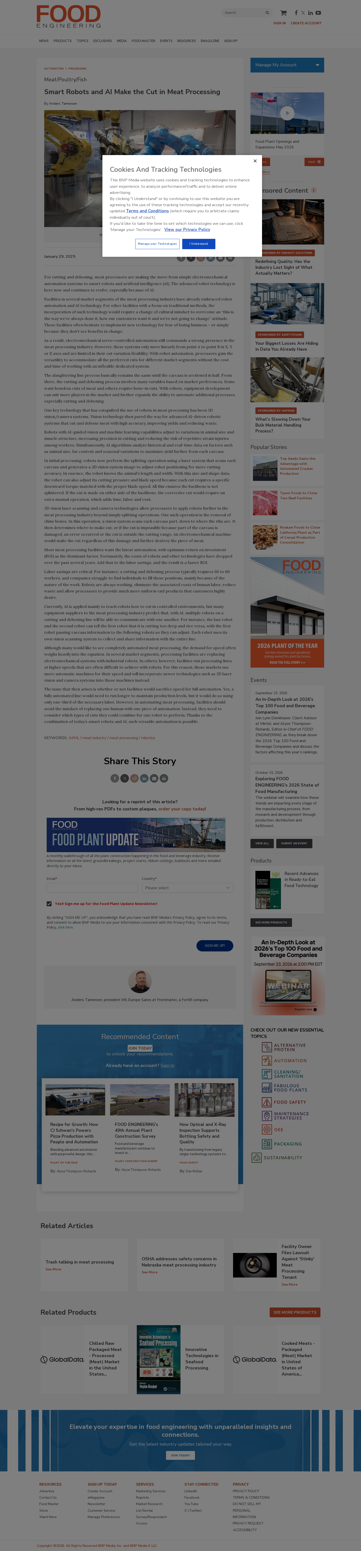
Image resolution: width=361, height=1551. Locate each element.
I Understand (199, 244)
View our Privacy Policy (187, 229)
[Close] (255, 161)
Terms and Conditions (147, 211)
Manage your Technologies (157, 244)
